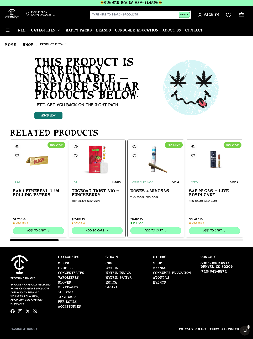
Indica (111, 282)
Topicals (66, 292)
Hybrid (112, 268)
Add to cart (36, 230)
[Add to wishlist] (17, 155)
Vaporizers (68, 277)
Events (159, 282)
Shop (28, 44)
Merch (63, 263)
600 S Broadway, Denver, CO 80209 (217, 265)
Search (184, 15)
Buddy (32, 329)
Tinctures (67, 297)
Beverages (68, 287)
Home (10, 44)
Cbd (109, 263)
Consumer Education (172, 273)
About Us (161, 277)
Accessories (69, 306)
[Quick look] (17, 146)
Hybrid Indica (118, 273)
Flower (64, 282)
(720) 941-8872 (214, 271)
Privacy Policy (193, 329)
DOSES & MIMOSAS (149, 190)
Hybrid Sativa (119, 277)
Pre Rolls (67, 301)
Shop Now (48, 115)
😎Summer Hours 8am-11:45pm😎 (127, 2)
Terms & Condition (226, 329)
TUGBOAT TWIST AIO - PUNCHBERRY (95, 192)
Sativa (112, 287)
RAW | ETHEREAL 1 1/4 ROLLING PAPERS (36, 192)
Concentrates (71, 273)
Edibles (65, 268)
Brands (159, 268)
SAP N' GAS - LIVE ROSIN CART (209, 192)
